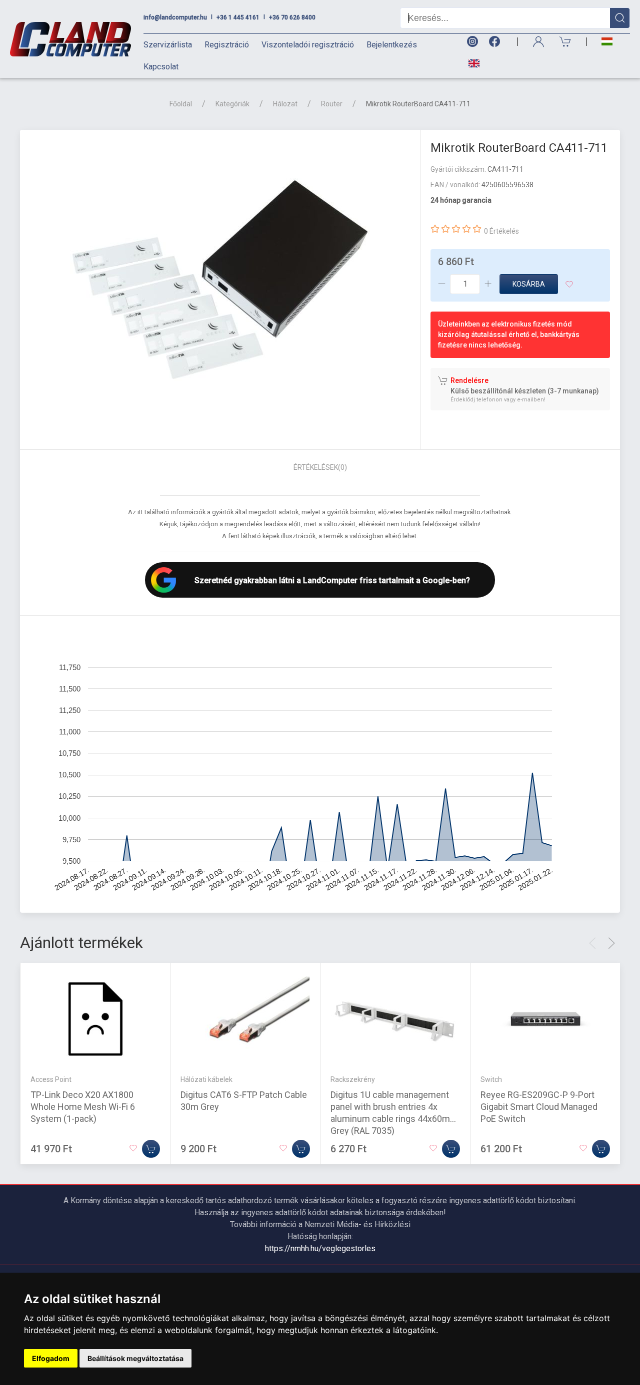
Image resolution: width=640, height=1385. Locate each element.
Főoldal (181, 104)
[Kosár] (565, 41)
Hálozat (285, 104)
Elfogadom (51, 1358)
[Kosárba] (151, 1149)
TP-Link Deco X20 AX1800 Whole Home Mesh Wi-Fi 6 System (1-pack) (82, 1106)
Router (331, 104)
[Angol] (470, 63)
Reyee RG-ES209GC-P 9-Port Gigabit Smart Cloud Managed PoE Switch (539, 1106)
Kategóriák (233, 104)
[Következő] (611, 943)
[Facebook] (496, 41)
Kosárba (528, 284)
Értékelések (320, 467)
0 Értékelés (501, 231)
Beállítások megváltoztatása (136, 1358)
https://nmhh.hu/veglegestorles (320, 1248)
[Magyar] (607, 41)
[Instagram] (472, 41)
